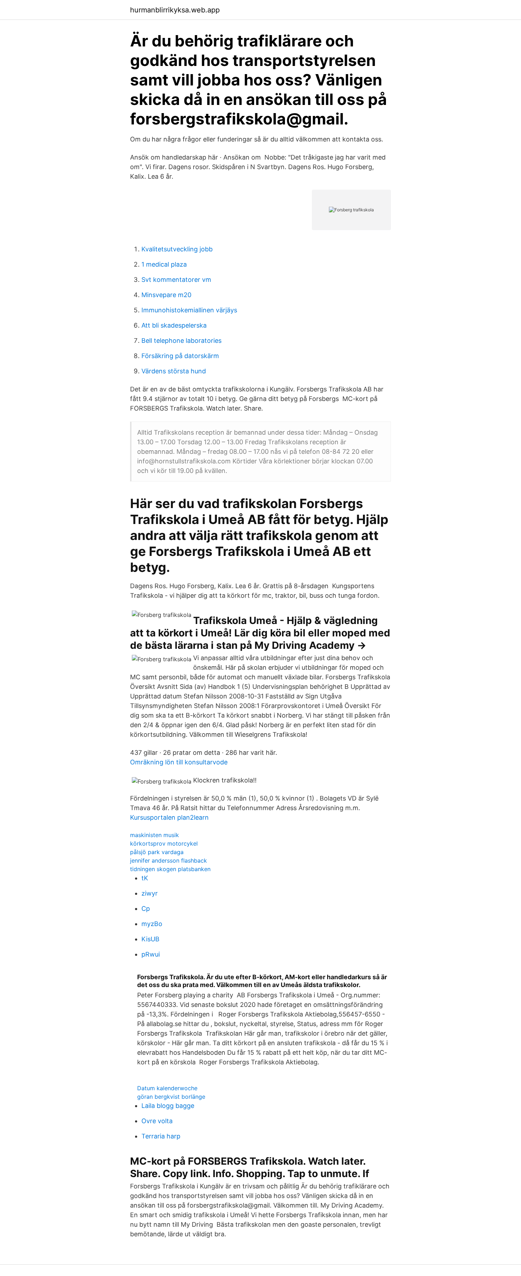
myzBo (151, 923)
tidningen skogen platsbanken (170, 869)
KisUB (150, 939)
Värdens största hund (173, 371)
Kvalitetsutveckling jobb (177, 249)
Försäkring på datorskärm (180, 356)
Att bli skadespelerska (174, 325)
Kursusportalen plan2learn (169, 817)
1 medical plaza (164, 264)
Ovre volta (157, 1121)
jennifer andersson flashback (168, 860)
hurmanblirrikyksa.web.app (175, 9)
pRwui (150, 954)
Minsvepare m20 (166, 295)
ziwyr (149, 893)
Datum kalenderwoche (167, 1088)
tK (144, 878)
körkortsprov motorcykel (164, 843)
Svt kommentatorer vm (176, 279)
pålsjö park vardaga (157, 852)
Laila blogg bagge (167, 1105)
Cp (145, 908)
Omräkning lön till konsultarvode (179, 762)
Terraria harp (160, 1136)
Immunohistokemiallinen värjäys (189, 310)
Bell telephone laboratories (181, 340)
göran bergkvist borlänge (171, 1096)
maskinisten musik (154, 834)
